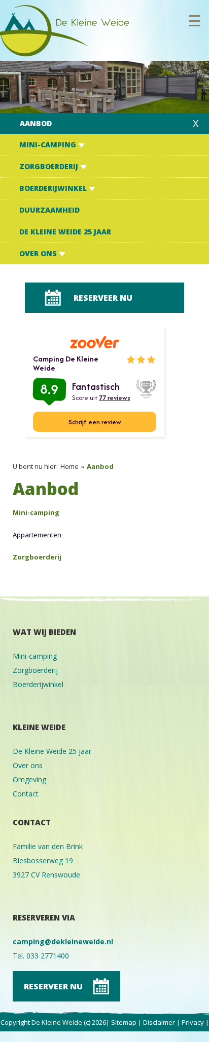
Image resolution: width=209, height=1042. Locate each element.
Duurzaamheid (49, 210)
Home (69, 466)
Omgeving (29, 779)
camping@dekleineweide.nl (63, 941)
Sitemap (123, 1022)
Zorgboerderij (49, 166)
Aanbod (36, 123)
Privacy (193, 1022)
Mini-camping (48, 144)
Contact (26, 793)
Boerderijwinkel (54, 188)
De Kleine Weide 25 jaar (65, 231)
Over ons (39, 253)
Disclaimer (159, 1022)
